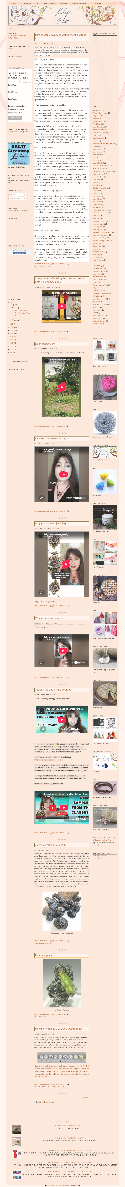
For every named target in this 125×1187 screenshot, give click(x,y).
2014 (11, 337)
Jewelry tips (45, 266)
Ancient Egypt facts (100, 113)
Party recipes (97, 268)
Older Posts (85, 1098)
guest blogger (98, 199)
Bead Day (96, 124)
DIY (94, 157)
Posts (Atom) (49, 1102)
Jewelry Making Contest (101, 241)
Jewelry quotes (98, 243)
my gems (96, 257)
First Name (12, 92)
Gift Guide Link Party (100, 188)
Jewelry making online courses (53, 689)
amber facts (97, 110)
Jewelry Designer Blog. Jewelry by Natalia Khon (58, 1185)
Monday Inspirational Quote (70, 1126)
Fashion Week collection (101, 166)
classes (96, 141)
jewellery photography (100, 235)
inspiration (96, 207)
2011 (11, 346)
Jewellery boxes (98, 221)
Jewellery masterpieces (101, 232)
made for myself (98, 252)
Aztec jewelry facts (100, 121)
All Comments (15, 199)
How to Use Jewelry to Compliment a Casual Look (21, 313)
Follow (10, 48)
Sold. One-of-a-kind (100, 299)
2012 (11, 343)
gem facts (96, 182)
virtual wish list (98, 315)
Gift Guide (96, 185)
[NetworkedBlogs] (19, 250)
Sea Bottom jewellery (100, 293)
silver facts (97, 296)
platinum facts (98, 277)
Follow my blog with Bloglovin (18, 210)
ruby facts (96, 288)
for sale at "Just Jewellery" (102, 171)
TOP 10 (96, 307)
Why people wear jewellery (50, 523)
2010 (11, 349)
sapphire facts (98, 290)
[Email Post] (68, 264)
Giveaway (96, 193)
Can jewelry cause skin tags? (52, 438)
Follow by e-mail (30, 3)
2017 (11, 327)
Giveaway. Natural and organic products (70, 1172)
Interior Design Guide (100, 213)
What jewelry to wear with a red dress (70, 1150)
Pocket (77, 1185)
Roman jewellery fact (100, 285)
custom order (97, 149)
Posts (12, 194)
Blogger (24, 362)
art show (96, 119)
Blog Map (14, 3)
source (80, 1047)
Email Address (19, 85)
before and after (98, 130)
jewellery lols (97, 227)
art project (96, 116)
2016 (11, 330)
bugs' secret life (98, 138)
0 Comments (60, 264)
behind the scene (99, 132)
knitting (95, 249)
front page (96, 180)
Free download (98, 177)
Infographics (97, 205)
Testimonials (49, 3)
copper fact (97, 146)
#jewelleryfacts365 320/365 (51, 845)
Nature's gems (43, 955)
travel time (96, 310)
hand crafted (97, 202)
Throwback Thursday (100, 304)
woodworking (97, 324)
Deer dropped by (45, 343)
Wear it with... (98, 318)
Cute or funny (98, 152)
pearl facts (96, 274)
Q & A (95, 282)
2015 (11, 333)
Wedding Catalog (99, 321)
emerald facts (98, 163)
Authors (97, 3)
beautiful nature (98, 127)
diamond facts (45, 1086)
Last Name (12, 99)
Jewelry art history (99, 238)
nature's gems (45, 1016)
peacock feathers (99, 271)
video (95, 313)
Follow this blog (19, 253)
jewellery (96, 218)
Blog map (96, 135)
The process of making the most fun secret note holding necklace (60, 280)
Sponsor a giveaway (80, 3)
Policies (63, 3)
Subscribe (96, 302)
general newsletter (16, 113)
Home (11, 29)
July (13, 305)
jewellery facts (46, 943)
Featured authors (99, 168)
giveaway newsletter (17, 109)
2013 (11, 340)
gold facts (96, 196)
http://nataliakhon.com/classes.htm (48, 760)
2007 (11, 352)
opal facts (96, 263)
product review (98, 279)
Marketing (96, 254)
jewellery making (99, 230)
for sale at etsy (98, 174)
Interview (96, 216)
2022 (11, 324)
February (15, 320)
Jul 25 (15, 308)
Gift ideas (96, 191)
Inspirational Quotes (100, 210)
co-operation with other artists (103, 144)
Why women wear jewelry (50, 618)
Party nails (97, 266)
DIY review (97, 160)
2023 (11, 302)
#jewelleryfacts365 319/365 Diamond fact (59, 1028)
